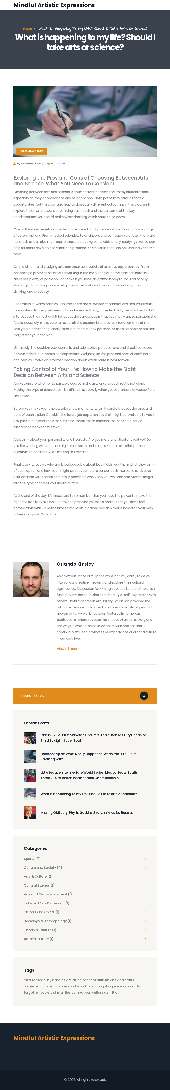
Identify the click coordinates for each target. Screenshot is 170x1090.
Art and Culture (38, 939)
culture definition (105, 992)
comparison (81, 992)
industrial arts (82, 986)
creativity (43, 980)
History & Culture (40, 930)
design (64, 986)
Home (27, 28)
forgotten (32, 992)
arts (126, 986)
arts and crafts (122, 980)
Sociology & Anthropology (48, 921)
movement (33, 986)
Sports (32, 858)
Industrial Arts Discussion (46, 903)
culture (29, 980)
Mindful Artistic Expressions (54, 5)
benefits (58, 980)
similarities (61, 992)
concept (89, 980)
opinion (116, 986)
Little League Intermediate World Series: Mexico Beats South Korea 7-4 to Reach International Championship (88, 775)
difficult (103, 980)
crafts (135, 986)
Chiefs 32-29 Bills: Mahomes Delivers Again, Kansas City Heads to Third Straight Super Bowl (93, 738)
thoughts (101, 986)
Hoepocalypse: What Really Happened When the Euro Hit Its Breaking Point (88, 756)
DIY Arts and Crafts (42, 912)
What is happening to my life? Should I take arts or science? (88, 794)
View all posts (68, 648)
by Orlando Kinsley (30, 163)
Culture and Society (43, 867)
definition (73, 980)
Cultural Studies (39, 885)
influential (50, 986)
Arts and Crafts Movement (48, 894)
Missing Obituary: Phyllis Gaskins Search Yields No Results (86, 812)
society (46, 992)
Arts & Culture (38, 876)
